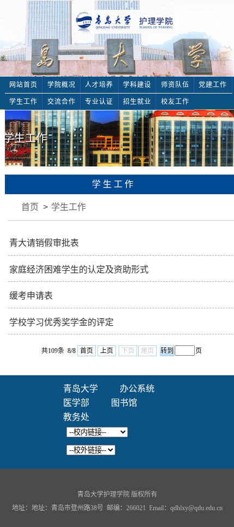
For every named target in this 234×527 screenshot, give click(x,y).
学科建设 (137, 85)
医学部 (76, 402)
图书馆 (124, 402)
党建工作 (213, 85)
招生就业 (137, 102)
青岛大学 (80, 388)
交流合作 (61, 102)
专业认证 (99, 102)
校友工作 (175, 102)
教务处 (76, 416)
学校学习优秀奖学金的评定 (61, 322)
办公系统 (137, 388)
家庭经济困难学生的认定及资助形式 (79, 269)
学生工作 (23, 102)
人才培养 (99, 85)
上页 (106, 351)
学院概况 (61, 85)
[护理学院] (125, 21)
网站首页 (23, 85)
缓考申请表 (31, 295)
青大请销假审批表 (44, 242)
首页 (30, 207)
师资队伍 (175, 85)
